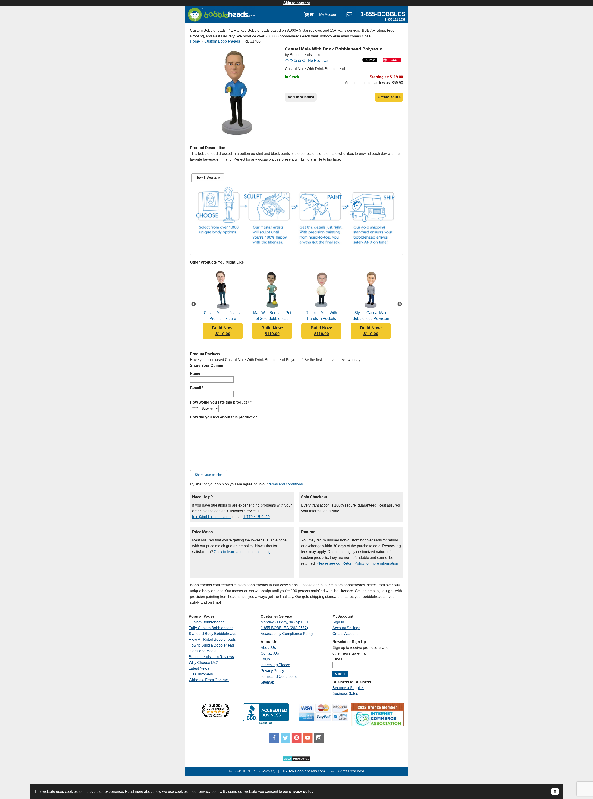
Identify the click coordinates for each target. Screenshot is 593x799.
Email (337, 659)
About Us (268, 648)
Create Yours (389, 97)
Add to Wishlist (300, 97)
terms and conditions (286, 484)
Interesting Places (275, 665)
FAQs (265, 659)
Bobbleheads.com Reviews (211, 657)
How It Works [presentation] (207, 178)
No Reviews (318, 60)
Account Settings (346, 628)
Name (195, 374)
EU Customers (201, 674)
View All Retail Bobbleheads (212, 639)
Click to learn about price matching (242, 552)
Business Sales (345, 694)
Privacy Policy (272, 671)
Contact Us (270, 653)
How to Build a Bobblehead (211, 645)
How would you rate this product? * (221, 402)
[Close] (555, 791)
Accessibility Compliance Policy (287, 634)
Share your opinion (209, 474)
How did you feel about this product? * (223, 417)
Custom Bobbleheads (222, 41)
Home (195, 41)
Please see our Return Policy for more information (357, 563)
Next (399, 304)
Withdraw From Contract (209, 680)
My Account (328, 14)
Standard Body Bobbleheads (212, 634)
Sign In (338, 622)
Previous (193, 304)
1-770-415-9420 (256, 517)
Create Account (345, 634)
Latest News (199, 668)
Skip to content (296, 3)
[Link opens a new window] (216, 716)
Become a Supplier (348, 688)
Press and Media (203, 651)
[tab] (207, 177)
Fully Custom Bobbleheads (211, 628)
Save (394, 60)
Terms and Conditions (278, 676)
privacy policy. (301, 791)
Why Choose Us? (203, 663)
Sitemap (267, 682)
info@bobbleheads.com (211, 517)
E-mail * (196, 388)
